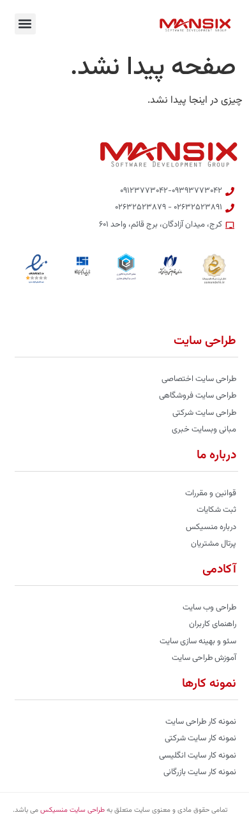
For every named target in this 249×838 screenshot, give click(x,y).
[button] (25, 23)
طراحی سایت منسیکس (72, 810)
